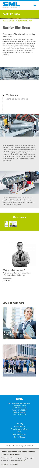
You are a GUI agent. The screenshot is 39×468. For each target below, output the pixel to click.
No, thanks (14, 464)
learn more (10, 335)
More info (23, 460)
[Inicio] (11, 5)
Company (19, 423)
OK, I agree (4, 464)
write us (7, 280)
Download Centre (19, 434)
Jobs (19, 431)
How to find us (19, 426)
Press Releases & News (19, 429)
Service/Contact (19, 437)
